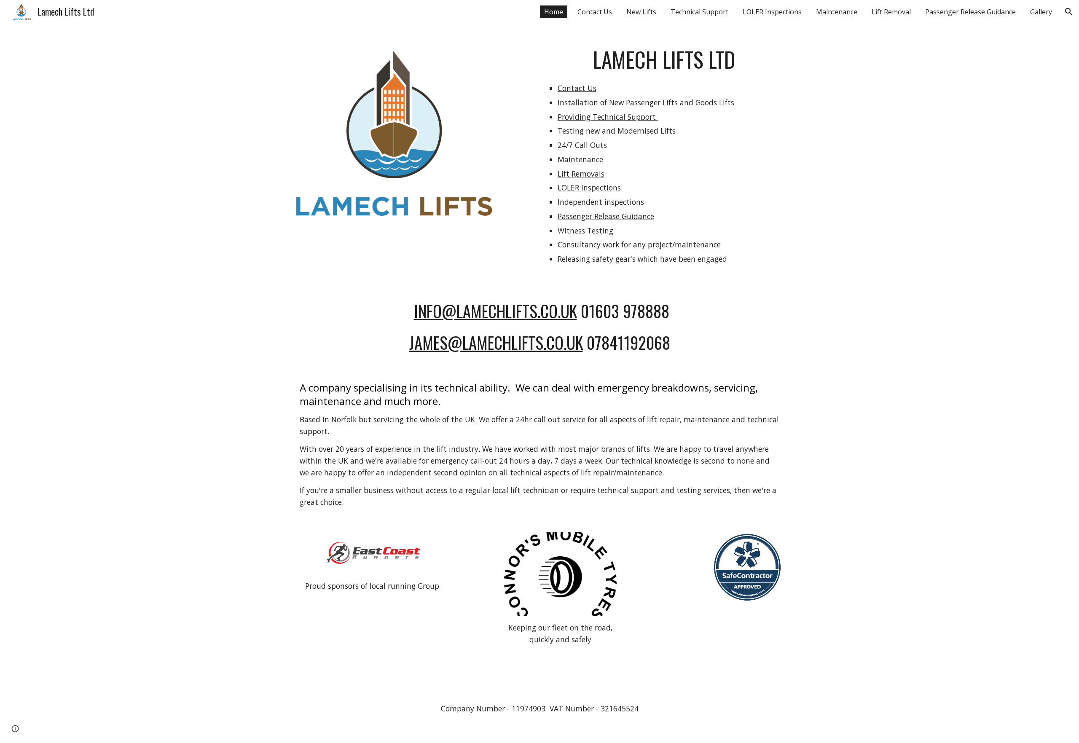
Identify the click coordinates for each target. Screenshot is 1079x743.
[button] (1069, 12)
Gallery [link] (1041, 11)
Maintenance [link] (836, 11)
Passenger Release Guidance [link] (970, 11)
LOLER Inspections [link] (772, 11)
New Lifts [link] (641, 11)
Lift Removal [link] (891, 11)
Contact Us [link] (594, 11)
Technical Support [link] (699, 11)
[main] (664, 159)
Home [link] (553, 11)
